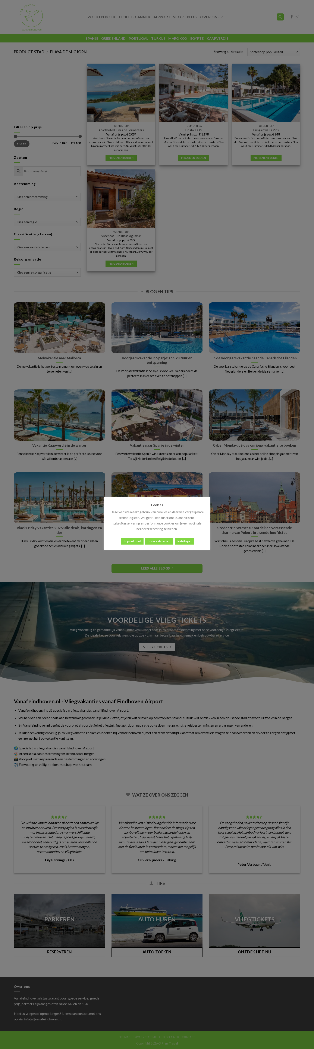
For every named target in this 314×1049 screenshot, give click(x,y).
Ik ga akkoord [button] (132, 541)
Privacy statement (159, 541)
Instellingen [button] (184, 541)
